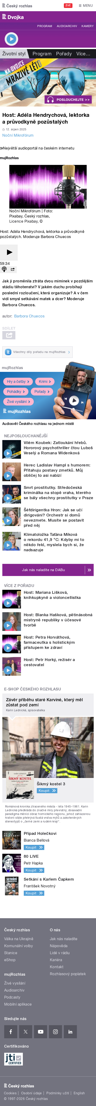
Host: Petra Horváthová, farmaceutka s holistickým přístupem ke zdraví (49, 642)
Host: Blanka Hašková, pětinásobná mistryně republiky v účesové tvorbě (58, 619)
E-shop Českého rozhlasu (32, 689)
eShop (9, 960)
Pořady (64, 54)
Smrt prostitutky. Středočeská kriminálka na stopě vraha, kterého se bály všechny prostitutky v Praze (58, 492)
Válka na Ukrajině (18, 939)
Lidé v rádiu (60, 953)
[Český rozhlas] (17, 5)
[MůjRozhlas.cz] (9, 158)
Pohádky (14, 391)
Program (44, 26)
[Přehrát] (9, 253)
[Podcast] (4, 269)
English (79, 1093)
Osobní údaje (31, 1093)
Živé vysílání (17, 401)
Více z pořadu (19, 585)
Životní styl (14, 54)
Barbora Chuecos (29, 316)
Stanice (10, 953)
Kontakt (56, 967)
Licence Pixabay (23, 221)
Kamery (88, 26)
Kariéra (56, 960)
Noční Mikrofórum (18, 135)
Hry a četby (16, 381)
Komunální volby (18, 946)
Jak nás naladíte (64, 939)
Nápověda (59, 946)
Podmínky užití (57, 1093)
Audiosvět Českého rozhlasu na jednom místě (38, 424)
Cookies (10, 1093)
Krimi (43, 381)
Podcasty (12, 997)
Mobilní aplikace (18, 1004)
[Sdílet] (12, 269)
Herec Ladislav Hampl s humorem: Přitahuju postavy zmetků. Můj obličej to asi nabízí (57, 470)
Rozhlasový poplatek (68, 974)
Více (83, 54)
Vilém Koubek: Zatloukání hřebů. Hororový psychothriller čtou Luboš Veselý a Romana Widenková (58, 447)
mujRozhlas (12, 368)
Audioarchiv (67, 26)
